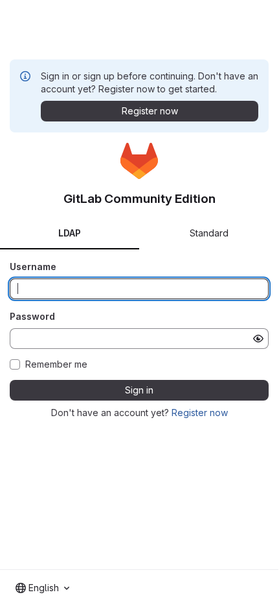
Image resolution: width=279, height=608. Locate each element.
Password (32, 316)
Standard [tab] (209, 232)
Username (33, 266)
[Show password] (258, 338)
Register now (200, 412)
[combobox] (42, 588)
